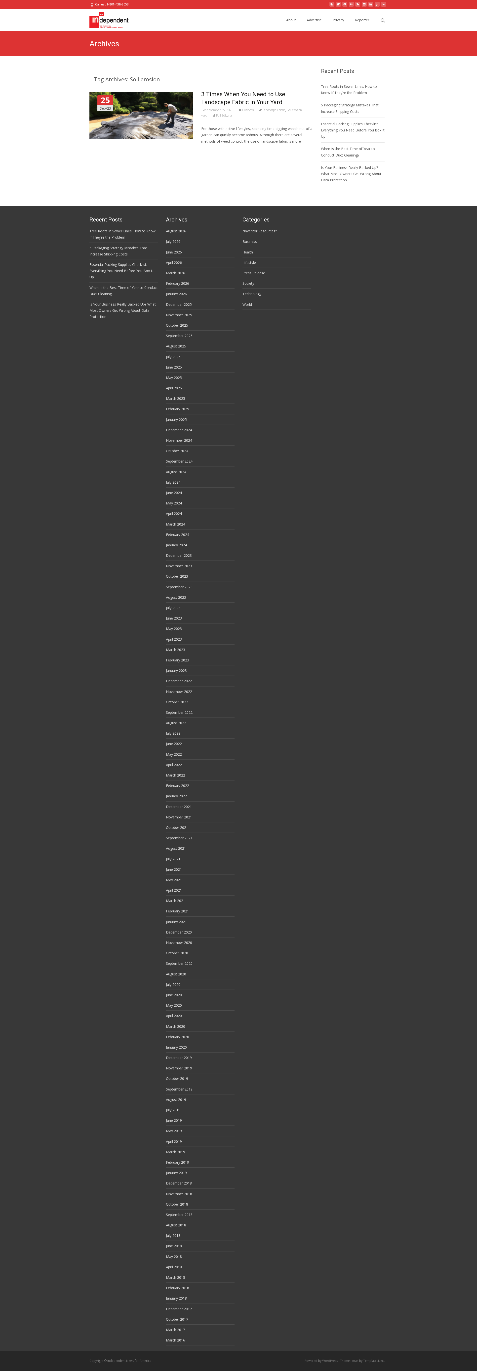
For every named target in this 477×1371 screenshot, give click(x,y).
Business (248, 110)
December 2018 (179, 1183)
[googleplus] (370, 6)
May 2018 (174, 1256)
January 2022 (176, 796)
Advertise (314, 20)
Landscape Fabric (274, 110)
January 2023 (176, 670)
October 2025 (177, 325)
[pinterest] (377, 6)
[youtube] (344, 6)
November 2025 (179, 314)
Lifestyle (249, 262)
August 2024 (176, 471)
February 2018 (177, 1287)
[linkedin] (383, 6)
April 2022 (174, 764)
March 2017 (175, 1329)
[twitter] (338, 6)
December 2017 (179, 1309)
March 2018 (175, 1277)
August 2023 (176, 597)
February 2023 (177, 660)
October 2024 (177, 450)
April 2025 (174, 388)
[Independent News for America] (104, 19)
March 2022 (175, 775)
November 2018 (179, 1193)
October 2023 (177, 576)
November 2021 (179, 817)
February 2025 (177, 408)
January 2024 (176, 545)
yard (204, 115)
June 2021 (174, 869)
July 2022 (173, 733)
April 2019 (174, 1141)
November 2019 (179, 1068)
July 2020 (173, 984)
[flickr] (351, 6)
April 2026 (174, 262)
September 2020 (179, 963)
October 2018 (177, 1204)
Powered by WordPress (322, 1361)
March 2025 (175, 398)
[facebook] (331, 6)
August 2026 (176, 231)
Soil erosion (294, 110)
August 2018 (176, 1225)
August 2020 (176, 974)
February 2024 (177, 534)
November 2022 (179, 691)
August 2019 (176, 1099)
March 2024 (175, 524)
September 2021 (179, 838)
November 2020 (179, 942)
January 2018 (176, 1298)
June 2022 (174, 743)
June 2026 (174, 252)
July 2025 (173, 356)
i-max (355, 1361)
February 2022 (177, 785)
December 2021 (179, 806)
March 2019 (175, 1152)
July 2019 (173, 1110)
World (247, 304)
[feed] (357, 6)
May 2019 (174, 1130)
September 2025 (179, 335)
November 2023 (179, 565)
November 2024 (179, 440)
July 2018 (173, 1235)
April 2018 (174, 1267)
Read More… (212, 150)
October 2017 (177, 1319)
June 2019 (174, 1120)
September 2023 (179, 587)
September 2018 (179, 1214)
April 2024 (174, 513)
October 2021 (177, 827)
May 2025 (174, 377)
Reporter (362, 20)
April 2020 (174, 1015)
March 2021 (175, 900)
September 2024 (179, 461)
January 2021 (176, 921)
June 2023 (174, 618)
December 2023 (179, 555)
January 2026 (176, 293)
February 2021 (177, 911)
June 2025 (174, 367)
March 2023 (175, 649)
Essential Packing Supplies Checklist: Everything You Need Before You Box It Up (353, 130)
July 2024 (173, 482)
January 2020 (176, 1047)
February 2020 (177, 1036)
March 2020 (175, 1026)
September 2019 (179, 1089)
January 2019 (176, 1172)
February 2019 (177, 1162)
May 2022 (174, 754)
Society (248, 283)
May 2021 (174, 879)
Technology (251, 293)
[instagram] (364, 6)
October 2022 (177, 702)
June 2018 (174, 1246)
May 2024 (174, 503)
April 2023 (174, 639)
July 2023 (173, 607)
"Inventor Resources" (259, 231)
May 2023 (174, 628)
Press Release (253, 273)
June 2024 (174, 492)
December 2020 (179, 932)
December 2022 (179, 681)
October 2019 (177, 1078)
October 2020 (177, 953)
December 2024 (179, 430)
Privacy (338, 20)
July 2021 (173, 859)
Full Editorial (224, 115)
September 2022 (179, 712)
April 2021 (174, 890)
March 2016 (175, 1340)
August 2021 (176, 848)
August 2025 (176, 346)
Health (247, 252)
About (291, 20)
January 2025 (176, 419)
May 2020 (174, 1005)
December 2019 (179, 1057)
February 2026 (177, 283)
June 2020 (174, 995)
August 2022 (176, 722)
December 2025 (179, 304)
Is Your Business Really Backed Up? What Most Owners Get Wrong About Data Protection (351, 173)
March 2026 (175, 273)
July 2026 (173, 241)
